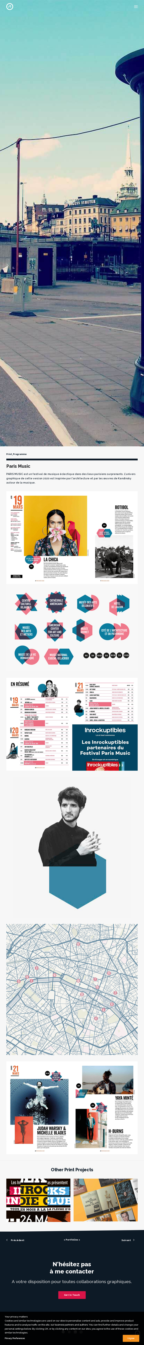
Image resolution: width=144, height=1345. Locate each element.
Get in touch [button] (72, 1295)
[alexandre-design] (9, 6)
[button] (136, 6)
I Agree (131, 1338)
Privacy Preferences (15, 1338)
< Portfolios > (72, 1240)
